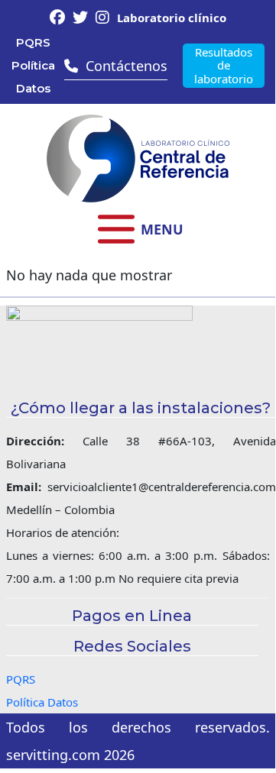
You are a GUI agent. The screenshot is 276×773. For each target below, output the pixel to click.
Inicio (137, 300)
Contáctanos (137, 452)
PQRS (33, 42)
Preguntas (138, 391)
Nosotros (137, 330)
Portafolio (138, 361)
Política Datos (33, 76)
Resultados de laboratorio (223, 65)
